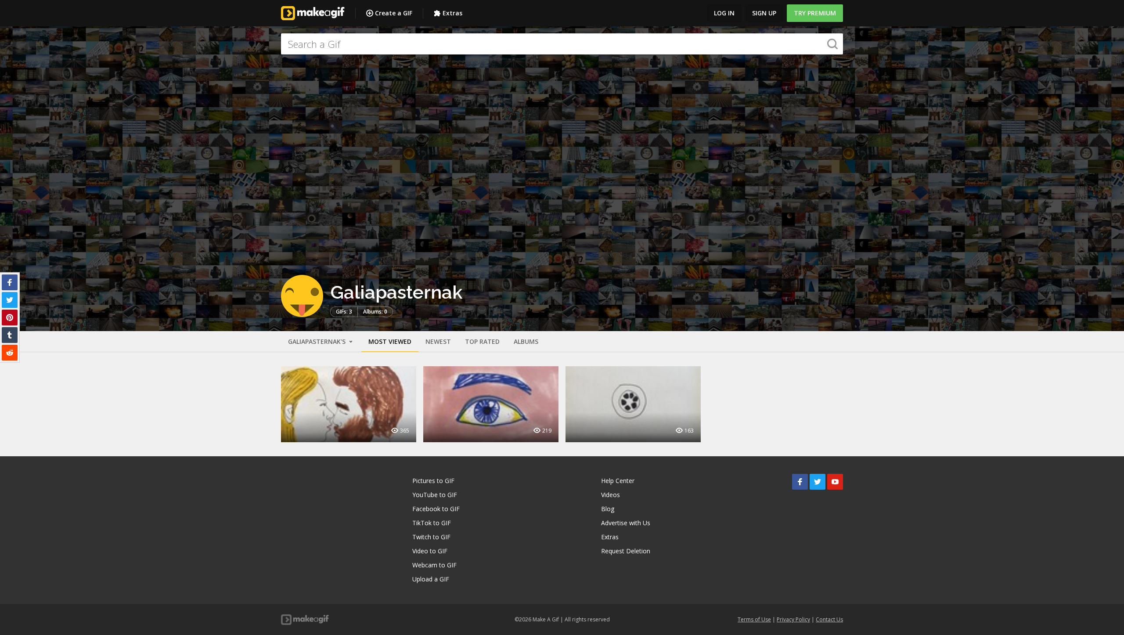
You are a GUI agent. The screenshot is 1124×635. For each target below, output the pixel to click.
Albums (526, 341)
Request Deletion (625, 551)
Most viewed (389, 341)
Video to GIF (429, 551)
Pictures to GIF (433, 480)
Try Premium (815, 13)
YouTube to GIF (434, 495)
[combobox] (562, 43)
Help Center (617, 480)
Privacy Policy (793, 619)
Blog (607, 509)
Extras (452, 13)
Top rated (482, 341)
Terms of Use (754, 619)
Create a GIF (393, 13)
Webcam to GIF (434, 565)
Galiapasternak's (317, 341)
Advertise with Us (625, 523)
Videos (610, 495)
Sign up (764, 13)
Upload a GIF (430, 579)
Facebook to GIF (436, 509)
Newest (438, 341)
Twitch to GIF (431, 537)
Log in (724, 13)
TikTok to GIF (431, 523)
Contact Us (829, 619)
